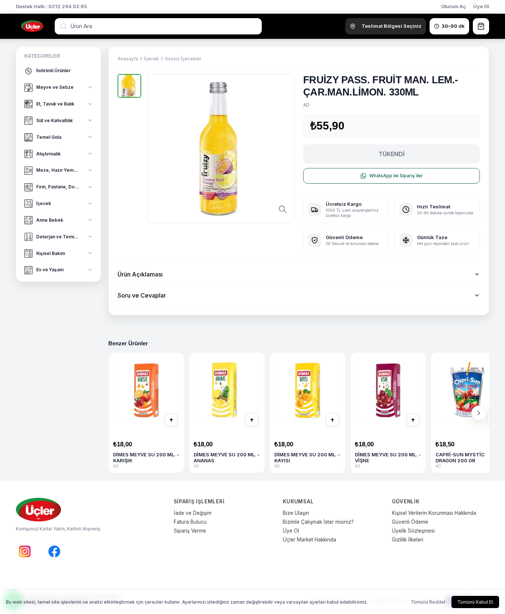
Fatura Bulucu (190, 522)
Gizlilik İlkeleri (407, 540)
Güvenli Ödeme (410, 522)
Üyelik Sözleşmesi (413, 531)
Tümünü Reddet (428, 602)
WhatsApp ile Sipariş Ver (396, 175)
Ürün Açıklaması (140, 274)
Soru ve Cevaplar (142, 295)
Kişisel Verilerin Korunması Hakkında (434, 513)
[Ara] (64, 26)
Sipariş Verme (190, 531)
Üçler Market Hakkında (309, 540)
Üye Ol (481, 6)
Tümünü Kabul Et (475, 602)
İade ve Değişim (192, 513)
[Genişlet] (90, 87)
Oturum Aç (453, 6)
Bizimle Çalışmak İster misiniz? (318, 522)
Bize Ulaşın (296, 513)
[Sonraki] (478, 413)
